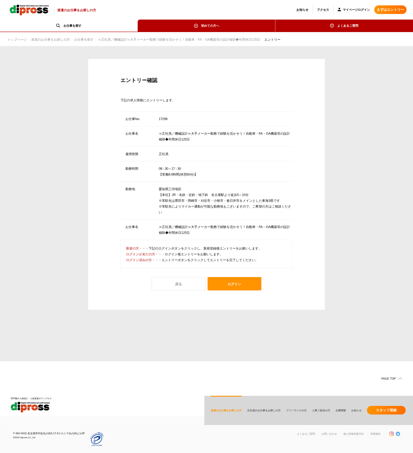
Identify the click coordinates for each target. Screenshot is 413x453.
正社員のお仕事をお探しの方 (264, 410)
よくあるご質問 (347, 25)
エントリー (272, 39)
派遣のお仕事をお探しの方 (50, 39)
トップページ (17, 39)
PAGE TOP (388, 378)
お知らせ (302, 9)
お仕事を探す (84, 39)
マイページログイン (356, 9)
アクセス (323, 9)
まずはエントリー (390, 9)
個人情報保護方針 (353, 433)
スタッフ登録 (386, 410)
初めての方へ (210, 25)
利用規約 (375, 433)
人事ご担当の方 (321, 410)
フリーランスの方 (296, 410)
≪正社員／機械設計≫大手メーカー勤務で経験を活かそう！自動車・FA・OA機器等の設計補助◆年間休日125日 (179, 39)
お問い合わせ (329, 433)
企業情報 (341, 410)
